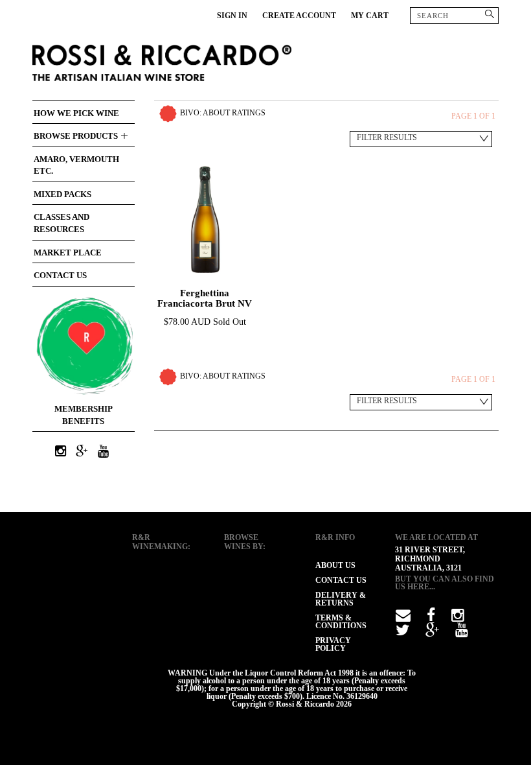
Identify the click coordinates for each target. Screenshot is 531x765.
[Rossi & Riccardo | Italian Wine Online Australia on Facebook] (431, 617)
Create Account (299, 15)
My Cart (370, 15)
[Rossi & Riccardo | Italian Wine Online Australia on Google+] (81, 452)
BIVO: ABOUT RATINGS (223, 112)
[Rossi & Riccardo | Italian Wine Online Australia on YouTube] (103, 452)
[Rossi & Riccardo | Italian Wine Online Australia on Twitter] (402, 632)
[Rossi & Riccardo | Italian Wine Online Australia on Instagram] (60, 452)
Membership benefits (83, 415)
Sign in (232, 15)
